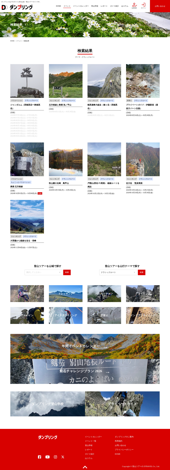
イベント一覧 (90, 441)
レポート (88, 450)
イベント (19, 41)
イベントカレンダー (93, 437)
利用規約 (118, 441)
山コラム (88, 458)
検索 (67, 272)
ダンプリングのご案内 (124, 437)
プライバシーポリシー (124, 450)
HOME (12, 41)
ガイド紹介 (89, 454)
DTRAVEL (148, 466)
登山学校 (88, 445)
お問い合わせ (120, 445)
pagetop (85, 467)
